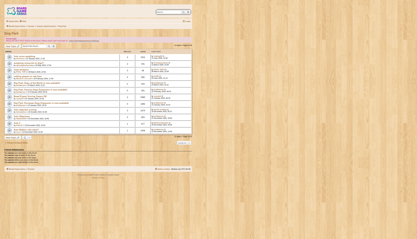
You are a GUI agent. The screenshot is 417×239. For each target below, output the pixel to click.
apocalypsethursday (25, 65)
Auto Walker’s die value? (26, 130)
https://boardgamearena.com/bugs (84, 41)
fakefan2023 (21, 119)
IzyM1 (156, 76)
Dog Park (11, 33)
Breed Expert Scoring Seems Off (30, 96)
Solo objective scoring (25, 110)
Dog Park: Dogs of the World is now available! (37, 83)
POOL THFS (21, 72)
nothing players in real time (28, 76)
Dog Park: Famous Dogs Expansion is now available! (40, 90)
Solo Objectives (22, 116)
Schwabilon (21, 112)
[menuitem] (22, 21)
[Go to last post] (164, 56)
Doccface (20, 59)
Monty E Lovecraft (24, 79)
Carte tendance (21, 69)
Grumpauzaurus (161, 63)
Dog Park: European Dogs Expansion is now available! (41, 103)
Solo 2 (17, 123)
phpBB (89, 175)
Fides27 (19, 125)
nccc (18, 132)
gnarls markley (160, 109)
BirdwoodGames (161, 123)
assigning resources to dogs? (29, 63)
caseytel (19, 99)
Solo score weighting (24, 56)
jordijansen (21, 85)
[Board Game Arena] (19, 11)
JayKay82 (158, 56)
